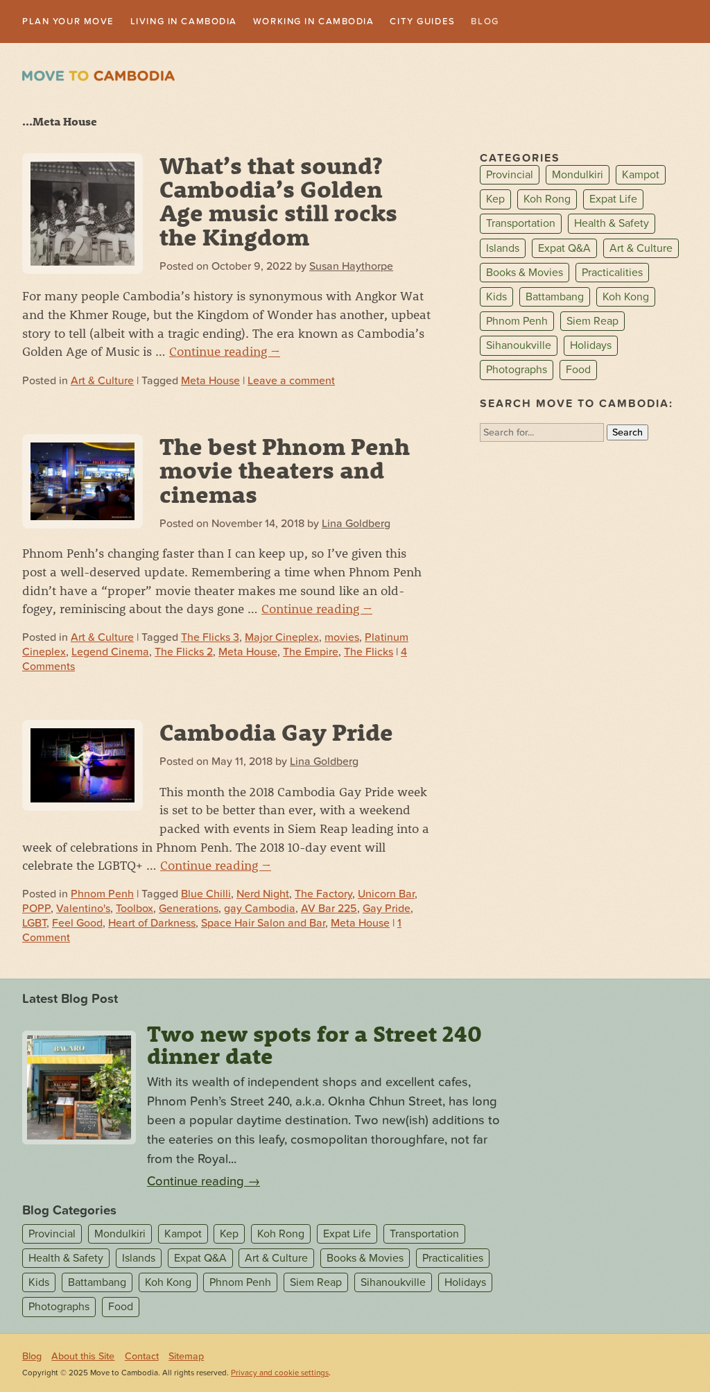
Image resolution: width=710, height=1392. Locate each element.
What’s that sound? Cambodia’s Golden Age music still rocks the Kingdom (278, 201)
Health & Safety (611, 225)
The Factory (323, 895)
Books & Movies (524, 273)
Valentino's (83, 910)
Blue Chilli (206, 895)
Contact (142, 1358)
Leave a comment (291, 381)
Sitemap (186, 1358)
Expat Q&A (564, 249)
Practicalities (612, 273)
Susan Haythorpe (351, 268)
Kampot (640, 176)
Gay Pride (386, 910)
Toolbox (134, 910)
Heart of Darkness (152, 924)
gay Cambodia (259, 910)
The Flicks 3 (210, 639)
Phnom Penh (102, 895)
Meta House (210, 381)
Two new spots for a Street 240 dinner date (314, 1045)
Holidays (591, 347)
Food (578, 371)
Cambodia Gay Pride (276, 732)
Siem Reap (592, 322)
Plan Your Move (73, 22)
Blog (539, 22)
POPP (36, 910)
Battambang (555, 297)
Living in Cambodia (202, 22)
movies (341, 639)
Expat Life (613, 200)
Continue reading (224, 352)
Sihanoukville (518, 347)
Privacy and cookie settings (280, 1374)
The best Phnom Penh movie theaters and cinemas (284, 470)
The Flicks (368, 653)
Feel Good (77, 924)
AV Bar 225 (329, 910)
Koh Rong (547, 200)
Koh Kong (626, 297)
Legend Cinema (110, 653)
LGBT (34, 924)
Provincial (509, 176)
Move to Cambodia (98, 77)
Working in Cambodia (348, 22)
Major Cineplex (282, 639)
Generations (188, 910)
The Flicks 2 (184, 653)
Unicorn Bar (386, 895)
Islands (502, 249)
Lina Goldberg (356, 524)
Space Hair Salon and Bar (263, 924)
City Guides (470, 22)
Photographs (516, 371)
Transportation (520, 225)
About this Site (82, 1358)
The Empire (310, 653)
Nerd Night (262, 895)
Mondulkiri (577, 176)
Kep (495, 200)
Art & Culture (102, 381)
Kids (496, 297)
